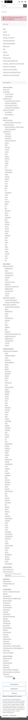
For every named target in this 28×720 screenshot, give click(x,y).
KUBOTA (7, 455)
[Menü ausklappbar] (2, 1)
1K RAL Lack (6, 89)
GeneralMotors (9, 172)
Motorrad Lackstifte (8, 266)
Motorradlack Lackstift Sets (12, 286)
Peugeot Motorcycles (10, 336)
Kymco (6, 279)
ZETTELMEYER (8, 563)
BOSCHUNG (8, 371)
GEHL (6, 423)
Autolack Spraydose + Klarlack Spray (14, 127)
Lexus (6, 197)
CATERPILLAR (8, 382)
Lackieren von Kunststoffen (10, 69)
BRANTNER (8, 373)
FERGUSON (8, 407)
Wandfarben (6, 674)
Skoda (6, 247)
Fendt (6, 405)
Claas (6, 385)
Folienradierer (6, 614)
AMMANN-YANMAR (10, 355)
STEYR (6, 525)
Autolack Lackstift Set (10, 140)
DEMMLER (7, 391)
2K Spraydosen (9, 96)
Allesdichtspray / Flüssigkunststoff (12, 598)
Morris (6, 213)
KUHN (6, 457)
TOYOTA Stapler (9, 545)
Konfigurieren (14, 688)
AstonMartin (8, 136)
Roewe (6, 233)
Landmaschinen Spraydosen (12, 107)
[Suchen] (25, 5)
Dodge (6, 163)
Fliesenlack (6, 660)
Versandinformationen (9, 40)
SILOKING (7, 520)
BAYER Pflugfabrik (9, 362)
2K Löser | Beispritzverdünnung (11, 591)
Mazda (6, 204)
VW (5, 260)
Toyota (6, 251)
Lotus (6, 199)
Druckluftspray (7, 605)
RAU (6, 505)
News (4, 29)
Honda (6, 174)
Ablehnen (14, 693)
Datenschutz (13, 715)
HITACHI (7, 434)
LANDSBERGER (8, 464)
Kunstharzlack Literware (11, 105)
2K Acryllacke (6, 92)
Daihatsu (7, 158)
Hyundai (7, 179)
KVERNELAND (8, 459)
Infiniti (6, 181)
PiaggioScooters (9, 288)
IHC (6, 439)
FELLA (6, 403)
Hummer (7, 176)
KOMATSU (7, 448)
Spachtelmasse (7, 643)
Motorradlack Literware (9, 298)
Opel (6, 219)
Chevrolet (7, 147)
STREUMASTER (8, 536)
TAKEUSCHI (8, 538)
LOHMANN (7, 475)
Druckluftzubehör (7, 607)
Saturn (6, 242)
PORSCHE (7, 500)
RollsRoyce (7, 235)
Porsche (7, 228)
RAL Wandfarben (9, 676)
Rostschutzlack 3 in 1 (8, 569)
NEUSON (7, 489)
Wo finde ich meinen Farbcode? (11, 75)
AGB (4, 49)
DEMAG (7, 389)
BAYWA (7, 364)
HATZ (6, 432)
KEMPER (7, 446)
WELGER (7, 557)
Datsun (7, 161)
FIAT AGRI (7, 410)
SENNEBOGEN (8, 518)
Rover (6, 237)
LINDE (6, 471)
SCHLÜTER (7, 516)
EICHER (7, 398)
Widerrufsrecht (7, 58)
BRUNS (6, 378)
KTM (6, 322)
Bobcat (6, 367)
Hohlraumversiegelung (9, 616)
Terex (6, 541)
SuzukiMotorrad (9, 291)
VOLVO (6, 552)
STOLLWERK (8, 532)
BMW (6, 145)
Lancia (6, 195)
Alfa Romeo (8, 133)
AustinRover (8, 138)
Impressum (5, 715)
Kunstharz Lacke (7, 98)
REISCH (7, 509)
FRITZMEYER (8, 421)
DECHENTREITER (9, 387)
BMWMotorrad (8, 268)
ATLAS (6, 358)
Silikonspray (6, 641)
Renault (7, 231)
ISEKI (6, 441)
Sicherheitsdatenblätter (9, 43)
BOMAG (7, 369)
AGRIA (6, 353)
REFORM (7, 507)
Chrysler (7, 149)
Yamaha (7, 295)
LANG (6, 466)
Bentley (7, 143)
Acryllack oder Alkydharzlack (10, 60)
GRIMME (7, 425)
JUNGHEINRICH (9, 443)
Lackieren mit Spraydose (9, 66)
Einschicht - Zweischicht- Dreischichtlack (13, 63)
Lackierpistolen (7, 623)
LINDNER (7, 473)
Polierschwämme (7, 627)
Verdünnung (6, 650)
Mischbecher (6, 625)
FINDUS (7, 412)
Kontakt (5, 32)
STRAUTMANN (8, 534)
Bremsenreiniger (7, 600)
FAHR (6, 401)
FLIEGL (6, 414)
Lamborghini (8, 192)
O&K (6, 493)
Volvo (6, 258)
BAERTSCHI (8, 360)
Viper (6, 256)
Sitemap (5, 52)
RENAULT (7, 511)
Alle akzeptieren (14, 684)
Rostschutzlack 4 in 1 (8, 571)
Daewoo (7, 156)
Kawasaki (7, 277)
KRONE (7, 453)
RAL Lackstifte (8, 112)
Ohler (6, 495)
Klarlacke (5, 618)
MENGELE (7, 484)
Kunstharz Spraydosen (11, 103)
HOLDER (7, 437)
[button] (19, 1)
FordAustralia (8, 170)
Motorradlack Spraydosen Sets (13, 334)
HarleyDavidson (9, 273)
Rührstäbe (5, 634)
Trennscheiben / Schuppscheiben (12, 646)
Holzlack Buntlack (7, 663)
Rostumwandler (7, 632)
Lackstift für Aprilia (10, 282)
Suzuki (6, 249)
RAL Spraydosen (9, 114)
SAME (6, 514)
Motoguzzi (7, 284)
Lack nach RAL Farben (8, 110)
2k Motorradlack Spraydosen (12, 307)
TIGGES (7, 543)
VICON (6, 550)
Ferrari (6, 165)
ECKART (7, 396)
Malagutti (7, 327)
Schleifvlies (6, 637)
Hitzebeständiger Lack (8, 583)
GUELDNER (7, 428)
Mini (6, 208)
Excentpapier (6, 609)
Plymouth (7, 224)
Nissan (6, 215)
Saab (6, 240)
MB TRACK (7, 482)
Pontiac (7, 226)
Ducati (6, 270)
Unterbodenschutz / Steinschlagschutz (13, 648)
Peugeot (7, 222)
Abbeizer (5, 594)
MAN (6, 477)
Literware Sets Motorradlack (12, 302)
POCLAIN (7, 498)
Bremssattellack (7, 581)
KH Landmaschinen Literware (12, 101)
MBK (6, 329)
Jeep (6, 188)
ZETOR (6, 561)
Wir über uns (6, 34)
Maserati (7, 201)
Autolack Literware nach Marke (13, 122)
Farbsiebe (5, 612)
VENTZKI (7, 547)
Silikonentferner (7, 639)
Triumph (7, 253)
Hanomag (7, 430)
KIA (6, 190)
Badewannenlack (7, 658)
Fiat (6, 167)
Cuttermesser (6, 603)
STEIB (6, 523)
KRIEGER (7, 450)
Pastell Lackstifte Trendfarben (11, 669)
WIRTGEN (7, 559)
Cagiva (6, 313)
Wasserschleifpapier (8, 652)
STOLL (6, 529)
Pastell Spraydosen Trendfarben (11, 672)
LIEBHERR (7, 468)
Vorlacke (5, 586)
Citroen (7, 152)
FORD (6, 416)
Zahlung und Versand (8, 37)
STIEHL (6, 527)
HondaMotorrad (9, 275)
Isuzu (6, 183)
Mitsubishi (7, 210)
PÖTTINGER (8, 502)
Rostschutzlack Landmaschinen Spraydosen (13, 574)
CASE (6, 380)
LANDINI (7, 462)
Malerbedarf (6, 667)
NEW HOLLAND (9, 491)
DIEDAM (7, 394)
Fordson (7, 419)
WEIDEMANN (8, 554)
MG (6, 206)
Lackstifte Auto (7, 131)
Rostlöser (5, 630)
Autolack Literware (8, 120)
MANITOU (7, 480)
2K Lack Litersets (9, 94)
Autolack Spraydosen (8, 124)
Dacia (6, 154)
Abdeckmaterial (7, 596)
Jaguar (6, 185)
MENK (6, 486)
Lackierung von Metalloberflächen (12, 72)
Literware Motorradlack (11, 300)
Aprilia (6, 309)
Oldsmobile (8, 217)
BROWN (7, 376)
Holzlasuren (6, 665)
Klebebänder (6, 621)
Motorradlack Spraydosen (9, 304)
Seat (6, 244)
